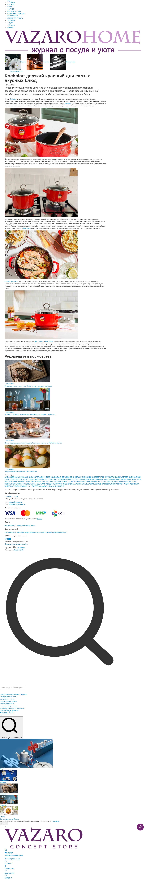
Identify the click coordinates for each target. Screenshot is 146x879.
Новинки (11, 25)
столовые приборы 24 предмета (12, 708)
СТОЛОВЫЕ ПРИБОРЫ (16, 13)
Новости (46, 62)
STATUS (93, 484)
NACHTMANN (25, 481)
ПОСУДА (10, 4)
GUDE (22, 479)
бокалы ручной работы (8, 701)
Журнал (13, 71)
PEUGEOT (50, 481)
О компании (19, 525)
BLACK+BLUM (28, 477)
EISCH (138, 477)
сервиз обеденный (7, 703)
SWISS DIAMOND (108, 484)
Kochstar (13, 99)
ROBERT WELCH (113, 481)
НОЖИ (9, 6)
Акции (2, 769)
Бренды (10, 27)
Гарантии (47, 532)
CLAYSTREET (123, 477)
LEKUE (70, 479)
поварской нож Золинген (9, 710)
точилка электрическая (8, 706)
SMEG (65, 484)
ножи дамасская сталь (8, 696)
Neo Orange (39, 341)
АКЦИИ (10, 22)
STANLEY (86, 484)
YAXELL (17, 486)
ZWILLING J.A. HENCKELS (54, 486)
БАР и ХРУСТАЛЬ (14, 11)
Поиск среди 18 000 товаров (11, 737)
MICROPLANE (118, 479)
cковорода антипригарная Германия (13, 694)
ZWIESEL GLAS (38, 486)
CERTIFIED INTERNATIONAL (107, 477)
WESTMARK (134, 484)
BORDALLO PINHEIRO (42, 477)
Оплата (23, 532)
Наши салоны (10, 525)
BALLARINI (18, 477)
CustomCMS (18, 550)
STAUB (99, 484)
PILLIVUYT (69, 481)
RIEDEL (104, 481)
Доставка (17, 532)
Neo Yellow (49, 341)
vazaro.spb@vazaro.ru (17, 504)
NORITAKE (41, 481)
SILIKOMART (58, 484)
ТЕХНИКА (11, 20)
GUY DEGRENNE (31, 479)
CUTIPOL (132, 477)
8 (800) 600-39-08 (11, 496)
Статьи (24, 62)
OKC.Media (21, 547)
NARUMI (34, 481)
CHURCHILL (87, 477)
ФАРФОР (10, 9)
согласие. (56, 821)
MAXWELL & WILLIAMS (104, 479)
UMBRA (127, 484)
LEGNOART (62, 479)
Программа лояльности (35, 532)
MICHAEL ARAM (130, 479)
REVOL (98, 481)
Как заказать (9, 532)
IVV (46, 479)
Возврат (54, 532)
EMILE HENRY (10, 479)
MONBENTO (15, 481)
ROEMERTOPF (125, 481)
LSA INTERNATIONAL (87, 479)
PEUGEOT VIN (59, 481)
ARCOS (11, 477)
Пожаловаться (62, 532)
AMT (6, 477)
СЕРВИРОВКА (12, 16)
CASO (94, 477)
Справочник (70, 62)
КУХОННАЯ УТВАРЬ (15, 18)
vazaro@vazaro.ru (15, 502)
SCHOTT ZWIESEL (29, 484)
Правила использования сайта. (16, 544)
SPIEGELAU (72, 484)
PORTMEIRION (79, 481)
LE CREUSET (53, 479)
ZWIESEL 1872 (26, 486)
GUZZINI (41, 479)
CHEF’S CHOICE (66, 477)
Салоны (3, 819)
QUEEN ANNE (90, 481)
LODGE (75, 479)
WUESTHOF (9, 486)
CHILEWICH (77, 477)
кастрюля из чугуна (7, 699)
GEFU (18, 479)
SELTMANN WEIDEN (45, 484)
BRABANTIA (55, 477)
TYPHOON (119, 484)
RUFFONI (18, 484)
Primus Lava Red (11, 281)
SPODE (80, 484)
